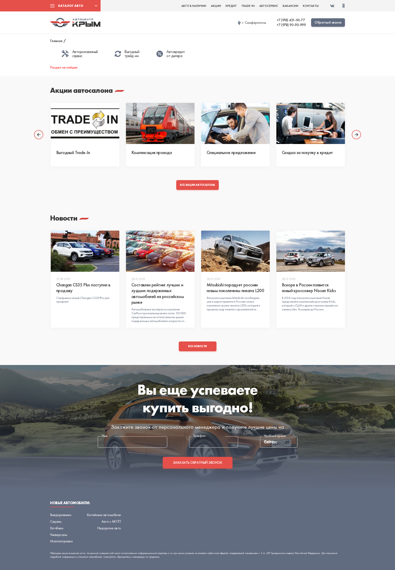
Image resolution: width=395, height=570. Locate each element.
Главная (56, 40)
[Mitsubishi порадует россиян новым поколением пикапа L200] (235, 251)
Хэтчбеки (56, 528)
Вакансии (290, 6)
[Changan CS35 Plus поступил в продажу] (85, 251)
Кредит (231, 6)
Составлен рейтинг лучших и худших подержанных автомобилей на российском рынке (157, 293)
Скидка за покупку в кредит (307, 152)
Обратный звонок (328, 22)
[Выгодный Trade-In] (85, 123)
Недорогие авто (109, 528)
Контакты (311, 6)
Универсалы (58, 534)
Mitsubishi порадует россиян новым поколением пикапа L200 (235, 287)
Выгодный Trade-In (73, 152)
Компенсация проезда (151, 152)
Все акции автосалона (197, 185)
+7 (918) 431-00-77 (291, 20)
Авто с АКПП (111, 521)
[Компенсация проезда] (160, 123)
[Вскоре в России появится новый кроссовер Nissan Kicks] (310, 251)
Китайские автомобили (104, 514)
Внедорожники (60, 514)
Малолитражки (61, 541)
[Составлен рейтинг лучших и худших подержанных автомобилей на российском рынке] (160, 251)
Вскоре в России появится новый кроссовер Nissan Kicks (309, 287)
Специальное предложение (231, 152)
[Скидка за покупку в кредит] (310, 123)
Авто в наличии (193, 6)
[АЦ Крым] (75, 22)
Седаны (55, 521)
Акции (216, 6)
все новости (197, 346)
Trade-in (248, 6)
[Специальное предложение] (235, 123)
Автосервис (268, 6)
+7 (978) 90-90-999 (291, 25)
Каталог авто (70, 6)
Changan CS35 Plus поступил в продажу (83, 287)
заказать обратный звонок (197, 462)
